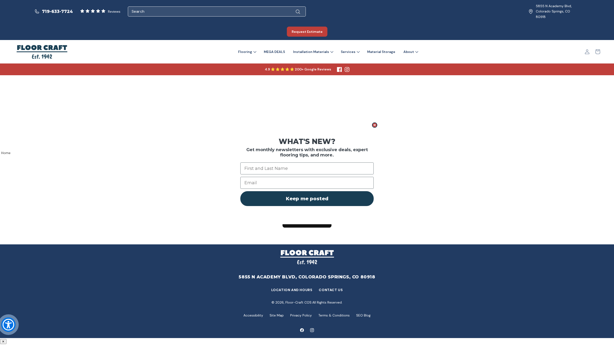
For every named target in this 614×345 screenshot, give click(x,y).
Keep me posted (307, 198)
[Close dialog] (374, 125)
